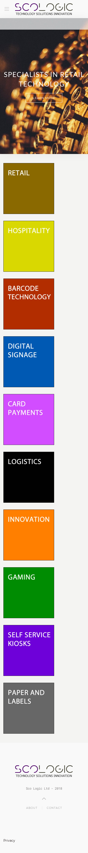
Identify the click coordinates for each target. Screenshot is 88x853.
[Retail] (28, 188)
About (31, 808)
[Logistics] (28, 477)
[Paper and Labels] (28, 708)
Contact (54, 808)
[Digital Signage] (28, 361)
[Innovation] (28, 534)
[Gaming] (28, 592)
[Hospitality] (28, 246)
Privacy (9, 841)
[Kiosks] (28, 650)
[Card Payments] (28, 419)
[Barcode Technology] (28, 303)
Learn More (44, 98)
